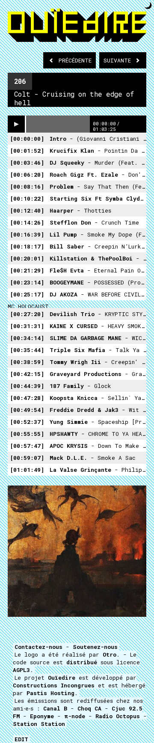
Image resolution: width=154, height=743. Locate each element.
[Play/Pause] (16, 124)
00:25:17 (27, 294)
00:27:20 (27, 314)
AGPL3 (21, 670)
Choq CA (89, 708)
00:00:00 (27, 138)
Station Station (39, 724)
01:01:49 (27, 470)
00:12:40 (27, 210)
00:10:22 (27, 198)
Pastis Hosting (50, 693)
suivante (119, 60)
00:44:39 (27, 386)
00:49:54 (27, 410)
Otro (109, 654)
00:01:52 (27, 150)
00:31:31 (27, 326)
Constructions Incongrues (54, 685)
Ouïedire (61, 677)
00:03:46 (27, 162)
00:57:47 (27, 446)
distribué (81, 662)
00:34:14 (27, 338)
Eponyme (42, 716)
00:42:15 (27, 374)
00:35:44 (27, 350)
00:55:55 (27, 434)
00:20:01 (27, 258)
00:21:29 (27, 270)
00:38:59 (27, 362)
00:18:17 (27, 246)
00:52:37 (27, 422)
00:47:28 (27, 398)
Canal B (55, 708)
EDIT (21, 739)
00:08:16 (27, 186)
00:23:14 (27, 282)
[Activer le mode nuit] (148, 5)
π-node (74, 716)
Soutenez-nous (95, 647)
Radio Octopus (117, 716)
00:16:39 (27, 234)
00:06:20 (27, 174)
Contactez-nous (38, 647)
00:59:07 (27, 458)
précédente (75, 60)
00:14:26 (27, 222)
